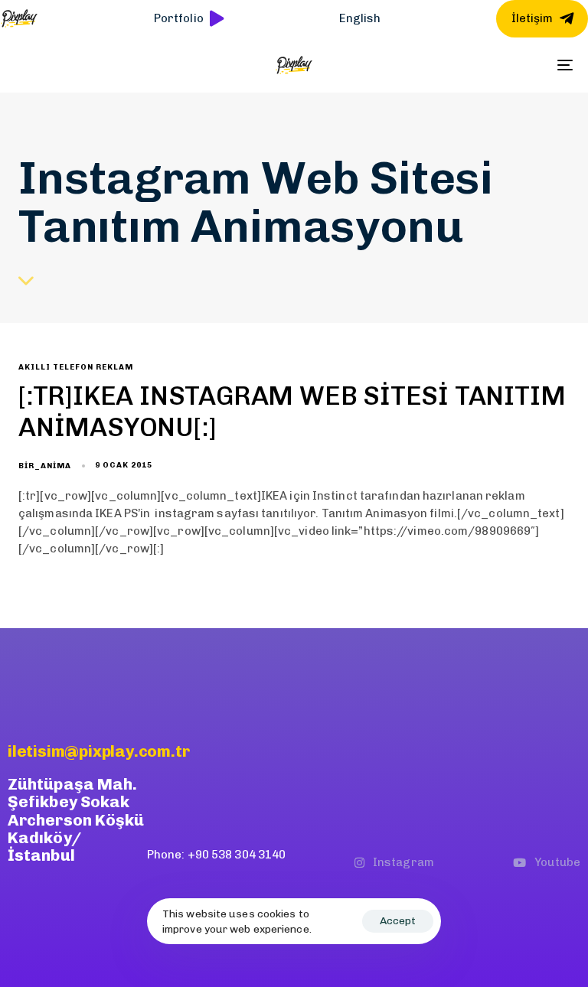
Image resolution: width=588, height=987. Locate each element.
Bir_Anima (44, 466)
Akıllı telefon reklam (75, 367)
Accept (398, 920)
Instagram (403, 862)
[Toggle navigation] (480, 65)
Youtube (557, 862)
